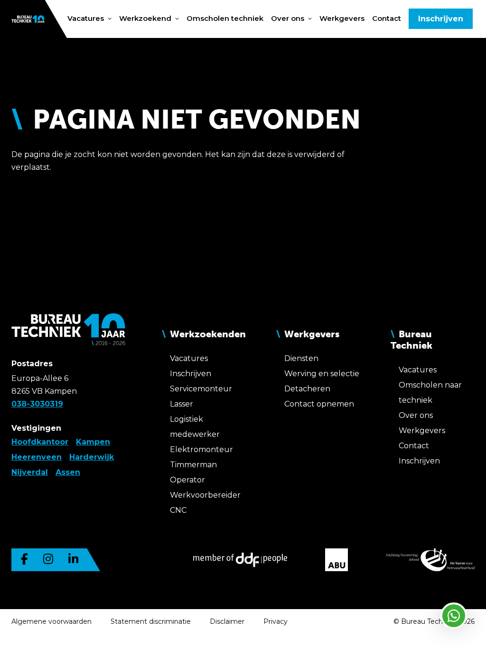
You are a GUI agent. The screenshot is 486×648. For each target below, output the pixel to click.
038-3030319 (37, 403)
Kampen (93, 441)
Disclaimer (227, 621)
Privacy (275, 621)
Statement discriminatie (151, 621)
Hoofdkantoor (39, 441)
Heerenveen (36, 457)
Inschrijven (440, 18)
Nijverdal (29, 472)
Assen (68, 472)
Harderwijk (91, 457)
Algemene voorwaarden (51, 621)
